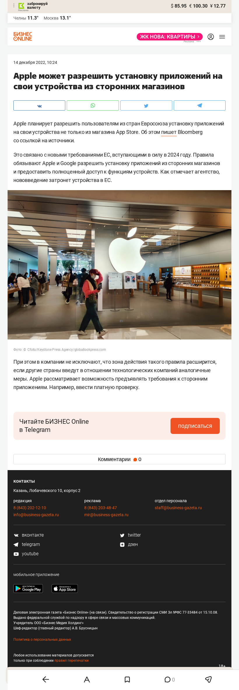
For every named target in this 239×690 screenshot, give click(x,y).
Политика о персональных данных (42, 640)
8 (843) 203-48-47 (100, 507)
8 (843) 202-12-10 (29, 507)
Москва (51, 18)
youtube (29, 553)
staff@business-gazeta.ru (178, 507)
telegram (30, 544)
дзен (132, 544)
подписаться (195, 426)
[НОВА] (168, 37)
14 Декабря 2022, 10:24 (35, 62)
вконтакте (32, 535)
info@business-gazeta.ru (36, 514)
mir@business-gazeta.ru (106, 514)
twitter (134, 535)
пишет (169, 132)
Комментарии (119, 459)
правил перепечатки (72, 661)
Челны (19, 18)
